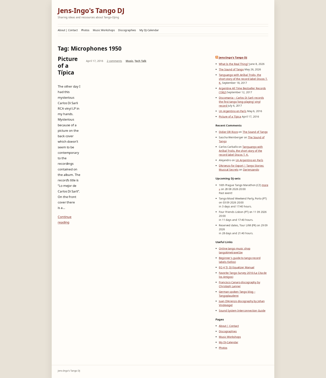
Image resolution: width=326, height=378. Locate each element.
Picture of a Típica (68, 65)
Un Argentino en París (232, 111)
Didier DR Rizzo (228, 132)
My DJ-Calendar (149, 30)
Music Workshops (104, 30)
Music (129, 61)
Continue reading (65, 219)
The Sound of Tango (231, 69)
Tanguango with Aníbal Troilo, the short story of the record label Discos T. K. (243, 79)
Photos (85, 30)
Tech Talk (140, 61)
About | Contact (68, 30)
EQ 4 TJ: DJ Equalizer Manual (236, 267)
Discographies (127, 30)
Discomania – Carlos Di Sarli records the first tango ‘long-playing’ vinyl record (241, 101)
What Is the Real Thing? (233, 64)
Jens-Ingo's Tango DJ (91, 10)
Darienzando (251, 169)
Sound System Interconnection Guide (242, 310)
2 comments (114, 61)
